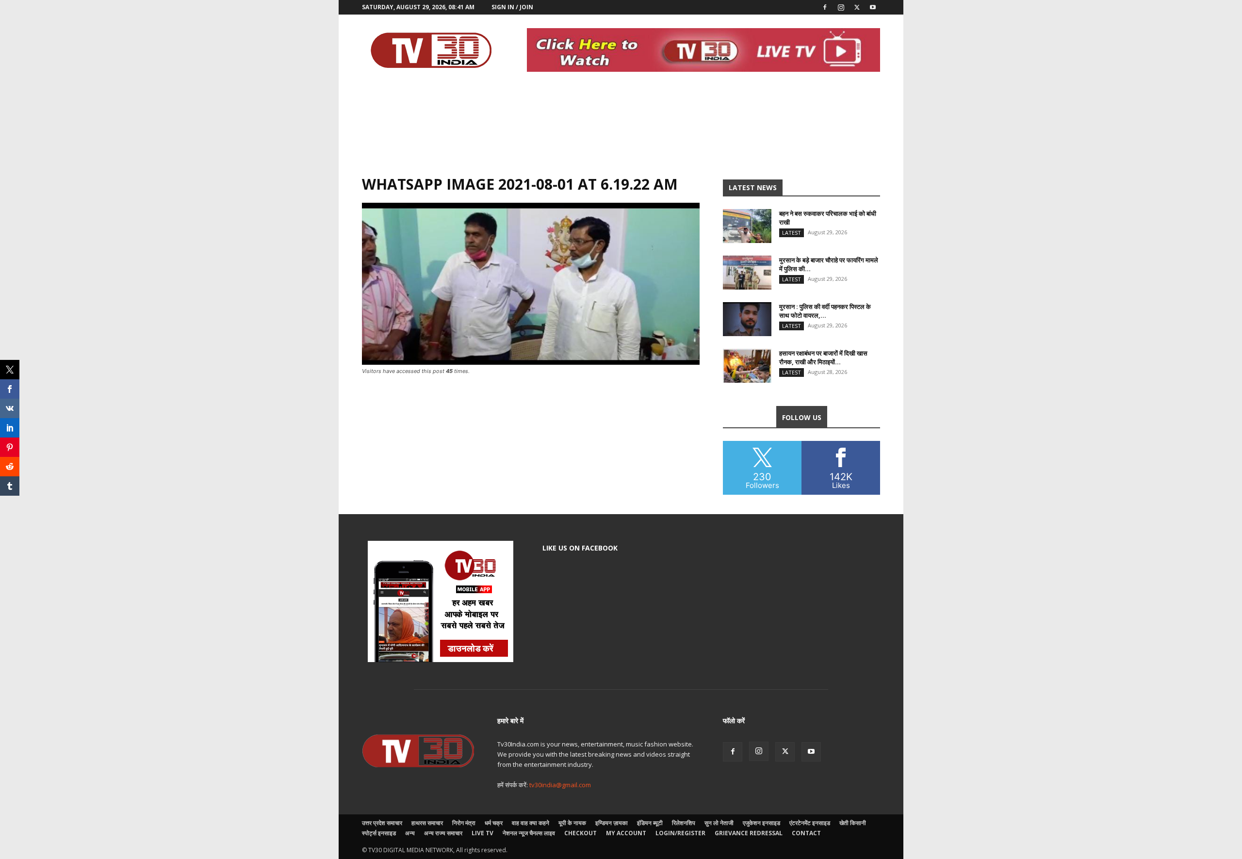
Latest (791, 232)
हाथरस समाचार (427, 823)
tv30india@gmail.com (560, 784)
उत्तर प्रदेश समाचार (382, 823)
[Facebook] (824, 7)
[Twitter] (857, 7)
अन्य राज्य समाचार (443, 833)
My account (626, 833)
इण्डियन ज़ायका (611, 823)
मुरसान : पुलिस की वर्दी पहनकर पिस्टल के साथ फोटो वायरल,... (825, 311)
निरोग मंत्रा (463, 823)
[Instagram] (840, 7)
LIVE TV (482, 833)
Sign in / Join (512, 7)
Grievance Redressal (749, 833)
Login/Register (680, 833)
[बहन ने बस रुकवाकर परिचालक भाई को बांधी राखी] (747, 226)
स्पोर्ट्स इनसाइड (379, 833)
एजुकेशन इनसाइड (761, 823)
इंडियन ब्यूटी (650, 823)
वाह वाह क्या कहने (530, 823)
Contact (806, 833)
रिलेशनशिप (683, 823)
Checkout (580, 833)
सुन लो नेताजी (719, 823)
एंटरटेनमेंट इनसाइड (809, 823)
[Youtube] (873, 7)
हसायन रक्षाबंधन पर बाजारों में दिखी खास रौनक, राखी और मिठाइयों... (823, 357)
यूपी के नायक (572, 823)
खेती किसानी (852, 823)
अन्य (410, 833)
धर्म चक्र (494, 823)
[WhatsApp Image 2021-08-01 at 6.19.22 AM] (531, 362)
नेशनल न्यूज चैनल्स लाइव (529, 833)
